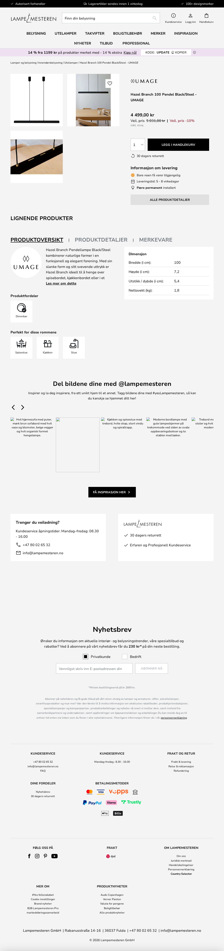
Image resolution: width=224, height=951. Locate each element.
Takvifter (94, 33)
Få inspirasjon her (109, 492)
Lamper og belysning (23, 62)
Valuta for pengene (112, 903)
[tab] (40, 240)
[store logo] (33, 18)
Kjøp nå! (130, 52)
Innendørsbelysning (50, 62)
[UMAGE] (148, 81)
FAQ (43, 770)
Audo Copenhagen (112, 894)
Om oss (181, 856)
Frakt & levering (181, 761)
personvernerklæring (174, 717)
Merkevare (155, 239)
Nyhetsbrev (43, 791)
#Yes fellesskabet (43, 894)
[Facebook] (29, 856)
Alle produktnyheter (112, 912)
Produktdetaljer (101, 239)
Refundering (181, 770)
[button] (36, 157)
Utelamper (71, 62)
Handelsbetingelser (181, 865)
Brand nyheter (43, 903)
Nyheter (82, 43)
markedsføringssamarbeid (43, 912)
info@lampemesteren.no (43, 552)
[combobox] (111, 18)
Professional (136, 43)
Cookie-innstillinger (43, 899)
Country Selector (181, 873)
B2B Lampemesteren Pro (43, 908)
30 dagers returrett (43, 796)
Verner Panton (112, 899)
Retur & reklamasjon (181, 766)
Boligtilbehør (112, 908)
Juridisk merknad (181, 860)
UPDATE (166, 52)
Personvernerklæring (181, 869)
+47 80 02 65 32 (36, 544)
